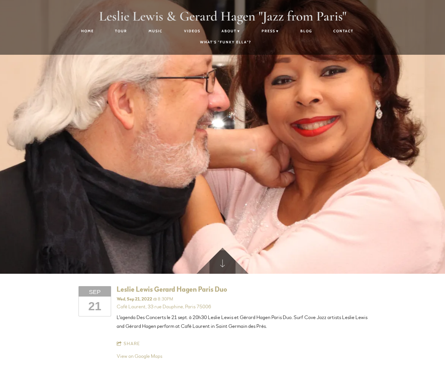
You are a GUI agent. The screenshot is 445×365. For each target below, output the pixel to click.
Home (87, 31)
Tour (121, 31)
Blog (306, 31)
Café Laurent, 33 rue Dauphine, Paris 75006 (164, 306)
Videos (192, 31)
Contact (343, 31)
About (229, 31)
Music (156, 31)
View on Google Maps (139, 356)
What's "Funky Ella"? (225, 42)
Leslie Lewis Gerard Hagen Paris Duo (172, 289)
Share (131, 344)
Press (268, 31)
